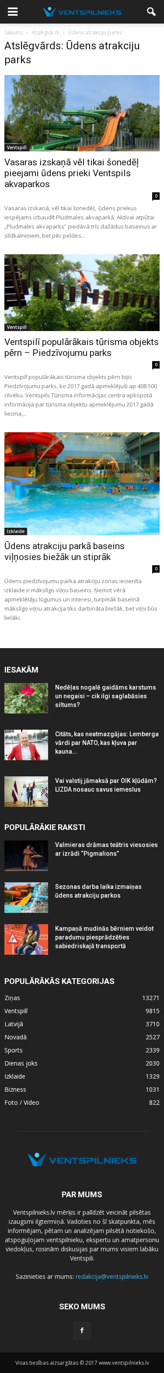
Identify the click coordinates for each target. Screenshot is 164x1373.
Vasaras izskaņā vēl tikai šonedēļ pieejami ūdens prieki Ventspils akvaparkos (71, 173)
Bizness (15, 1089)
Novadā (15, 1037)
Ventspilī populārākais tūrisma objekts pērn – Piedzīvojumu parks (81, 347)
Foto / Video (21, 1102)
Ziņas (12, 998)
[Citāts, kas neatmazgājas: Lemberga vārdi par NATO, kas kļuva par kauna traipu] (26, 745)
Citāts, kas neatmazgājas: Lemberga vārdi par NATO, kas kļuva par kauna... (107, 743)
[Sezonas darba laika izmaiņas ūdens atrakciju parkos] (26, 897)
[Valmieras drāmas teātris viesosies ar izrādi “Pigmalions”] (26, 855)
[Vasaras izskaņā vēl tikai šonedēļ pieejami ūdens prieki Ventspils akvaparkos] (82, 113)
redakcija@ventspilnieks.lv (112, 1276)
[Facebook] (82, 1330)
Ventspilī (17, 147)
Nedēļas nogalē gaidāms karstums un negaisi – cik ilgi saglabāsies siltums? (105, 696)
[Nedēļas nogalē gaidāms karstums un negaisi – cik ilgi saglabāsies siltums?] (26, 698)
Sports (13, 1050)
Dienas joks (21, 1063)
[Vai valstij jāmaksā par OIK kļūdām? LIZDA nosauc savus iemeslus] (26, 791)
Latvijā (13, 1024)
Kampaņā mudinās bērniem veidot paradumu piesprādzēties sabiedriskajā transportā (104, 937)
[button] (152, 12)
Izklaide (15, 531)
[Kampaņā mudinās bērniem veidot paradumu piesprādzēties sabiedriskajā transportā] (26, 939)
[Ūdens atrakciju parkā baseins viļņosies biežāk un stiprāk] (82, 484)
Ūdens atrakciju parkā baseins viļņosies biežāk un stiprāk (64, 551)
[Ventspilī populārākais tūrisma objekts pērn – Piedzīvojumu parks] (82, 292)
